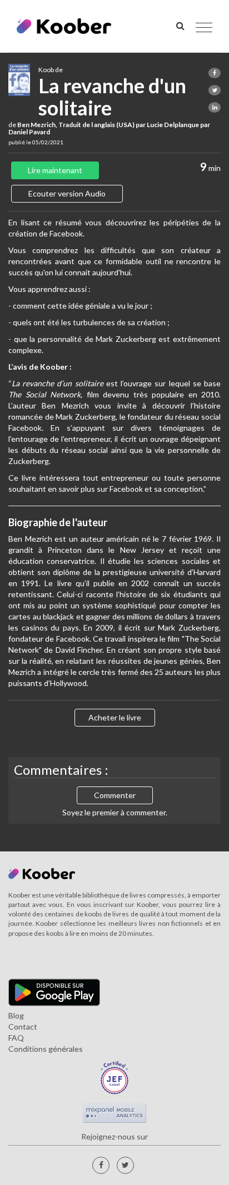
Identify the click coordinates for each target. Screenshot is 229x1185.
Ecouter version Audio (67, 193)
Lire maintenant (55, 170)
